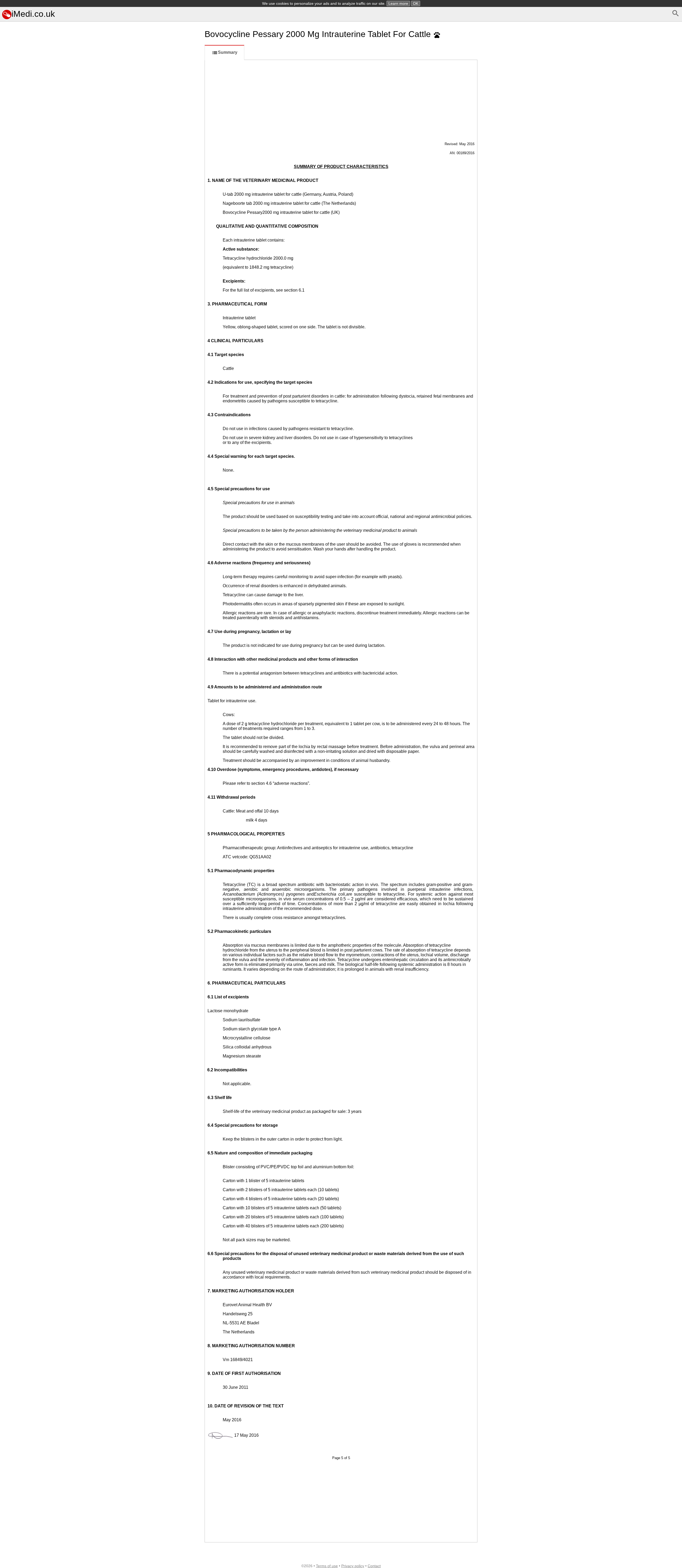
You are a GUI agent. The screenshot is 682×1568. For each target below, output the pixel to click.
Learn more (398, 3)
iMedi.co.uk (33, 14)
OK (415, 3)
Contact (374, 1566)
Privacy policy (352, 1566)
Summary (227, 52)
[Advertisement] (101, 331)
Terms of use (327, 1566)
